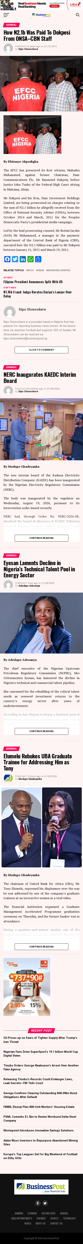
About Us (41, 1223)
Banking (19, 1213)
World (27, 1223)
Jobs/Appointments (21, 1218)
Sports (54, 1218)
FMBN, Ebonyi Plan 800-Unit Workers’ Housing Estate (39, 1107)
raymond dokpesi (59, 270)
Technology (69, 1218)
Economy (32, 1213)
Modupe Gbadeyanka (30, 779)
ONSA (40, 270)
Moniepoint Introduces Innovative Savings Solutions (38, 1130)
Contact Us (56, 1223)
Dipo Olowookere (28, 49)
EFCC (31, 270)
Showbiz (41, 1218)
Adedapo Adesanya (29, 585)
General (64, 1213)
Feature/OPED (48, 1213)
